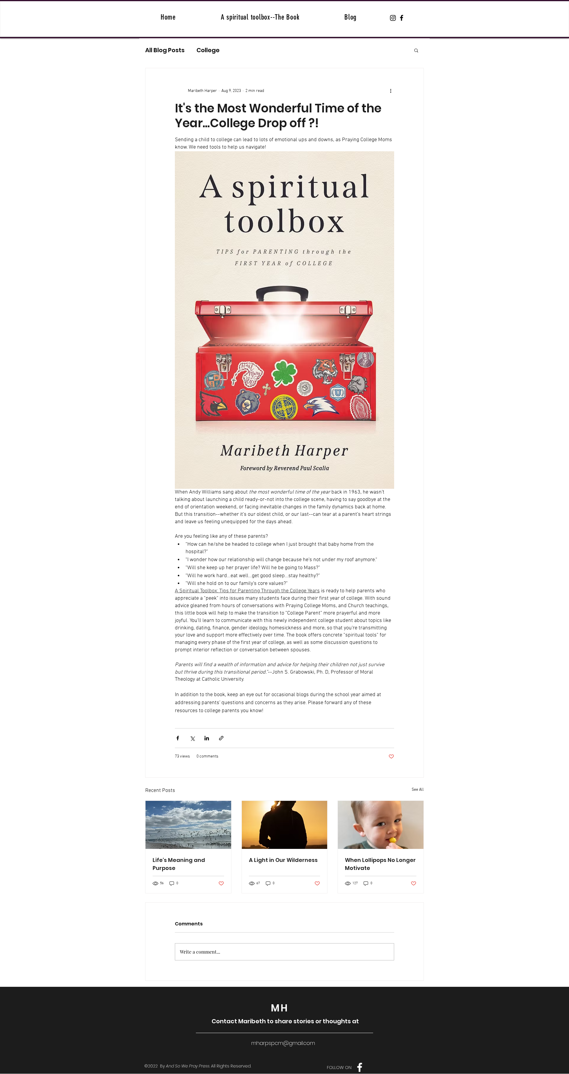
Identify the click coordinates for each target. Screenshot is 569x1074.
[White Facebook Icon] (360, 1067)
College (208, 50)
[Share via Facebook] (177, 738)
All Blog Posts (165, 50)
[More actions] (390, 90)
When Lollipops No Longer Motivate (380, 864)
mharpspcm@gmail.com (283, 1043)
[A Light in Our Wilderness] (284, 825)
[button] (416, 50)
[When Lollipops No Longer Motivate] (380, 825)
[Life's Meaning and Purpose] (188, 825)
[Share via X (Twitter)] (192, 738)
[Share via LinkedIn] (207, 738)
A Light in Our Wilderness (283, 860)
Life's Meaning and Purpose (179, 864)
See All (418, 789)
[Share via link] (221, 738)
